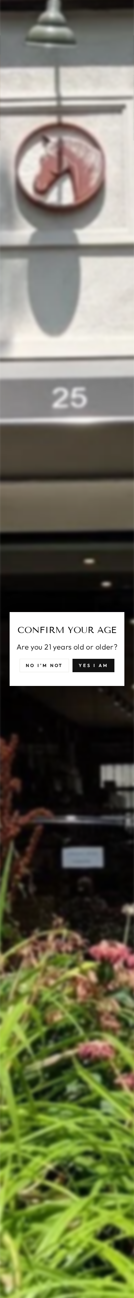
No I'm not (44, 665)
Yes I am (93, 665)
